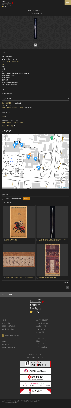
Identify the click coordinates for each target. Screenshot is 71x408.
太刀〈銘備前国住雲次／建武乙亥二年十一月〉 (52, 240)
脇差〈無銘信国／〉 (7, 103)
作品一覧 (4, 320)
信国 (3, 64)
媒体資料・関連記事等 (42, 320)
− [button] (4, 139)
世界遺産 (4, 341)
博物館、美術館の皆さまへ (43, 323)
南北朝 (8, 61)
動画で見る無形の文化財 (8, 347)
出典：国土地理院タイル (63, 187)
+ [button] (4, 136)
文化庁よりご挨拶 (41, 326)
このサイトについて (41, 338)
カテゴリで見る (6, 323)
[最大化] (4, 143)
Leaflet (55, 187)
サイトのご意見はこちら (43, 347)
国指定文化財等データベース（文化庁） (13, 107)
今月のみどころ (40, 329)
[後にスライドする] (66, 282)
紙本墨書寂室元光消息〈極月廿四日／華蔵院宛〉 (19, 277)
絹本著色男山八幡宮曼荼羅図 (47, 277)
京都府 (17, 61)
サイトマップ (40, 344)
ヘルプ (38, 335)
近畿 (13, 61)
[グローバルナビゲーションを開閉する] (68, 2)
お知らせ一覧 (40, 332)
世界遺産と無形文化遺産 (8, 326)
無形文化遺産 (5, 344)
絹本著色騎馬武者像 (11, 240)
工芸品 (3, 61)
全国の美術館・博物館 (8, 329)
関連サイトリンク (41, 341)
